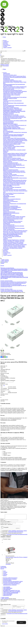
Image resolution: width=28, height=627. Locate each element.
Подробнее (8, 564)
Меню (4, 37)
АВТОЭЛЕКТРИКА (12, 269)
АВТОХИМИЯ (4, 269)
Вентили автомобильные (18, 281)
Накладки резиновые (12, 284)
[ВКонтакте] (1, 357)
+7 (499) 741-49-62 (5, 259)
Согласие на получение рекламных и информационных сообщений (11, 584)
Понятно (21, 622)
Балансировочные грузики (6, 281)
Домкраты (9, 286)
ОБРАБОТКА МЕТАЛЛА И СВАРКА (11, 591)
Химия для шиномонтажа (13, 285)
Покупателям (3, 567)
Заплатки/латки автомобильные (14, 283)
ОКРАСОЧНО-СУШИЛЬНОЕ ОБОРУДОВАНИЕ (14, 270)
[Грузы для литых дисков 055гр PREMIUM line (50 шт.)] (14, 324)
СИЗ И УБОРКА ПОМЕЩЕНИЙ (10, 592)
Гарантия (5, 574)
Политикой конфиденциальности (15, 531)
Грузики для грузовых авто (7, 290)
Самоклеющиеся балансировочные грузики (13, 291)
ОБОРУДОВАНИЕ (12, 272)
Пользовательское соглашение (10, 578)
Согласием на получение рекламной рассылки (17, 534)
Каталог (2, 568)
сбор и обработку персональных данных (18, 530)
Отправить (3, 614)
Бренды (5, 575)
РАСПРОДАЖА (14, 273)
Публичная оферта (7, 580)
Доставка (5, 572)
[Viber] (3, 357)
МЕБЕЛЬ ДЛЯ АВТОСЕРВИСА (6, 272)
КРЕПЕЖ (19, 269)
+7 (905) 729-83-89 (5, 260)
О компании (3, 566)
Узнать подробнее (5, 623)
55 (4, 385)
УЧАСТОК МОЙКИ (7, 594)
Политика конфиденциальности (10, 577)
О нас (4, 570)
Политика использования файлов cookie (12, 582)
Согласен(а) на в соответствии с (14, 531)
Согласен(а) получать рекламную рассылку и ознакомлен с (14, 534)
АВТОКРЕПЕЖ (6, 589)
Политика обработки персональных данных (13, 581)
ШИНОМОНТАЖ (20, 277)
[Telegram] (7, 357)
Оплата (4, 573)
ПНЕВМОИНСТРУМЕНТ (10, 277)
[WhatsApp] (5, 357)
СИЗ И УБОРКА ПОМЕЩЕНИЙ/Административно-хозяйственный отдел (12, 275)
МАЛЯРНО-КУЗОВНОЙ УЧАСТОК (11, 590)
